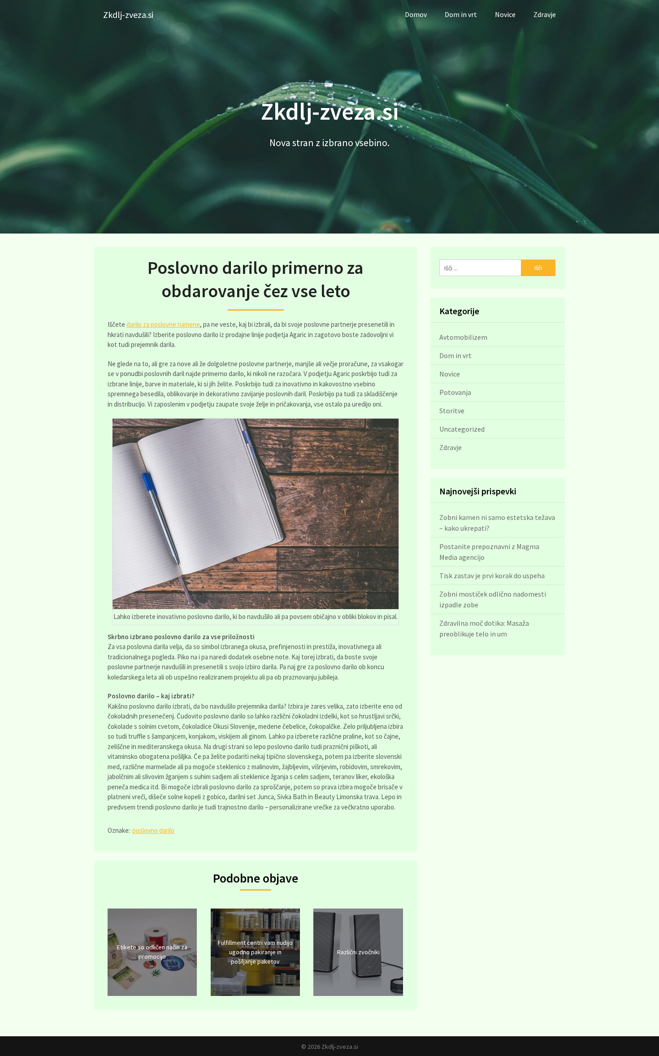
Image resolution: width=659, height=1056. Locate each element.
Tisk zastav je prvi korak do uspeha (492, 575)
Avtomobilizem (463, 337)
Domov (416, 14)
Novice (505, 14)
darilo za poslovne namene (163, 324)
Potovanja (455, 392)
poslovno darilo (153, 830)
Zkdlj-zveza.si (128, 14)
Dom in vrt (461, 14)
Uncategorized (462, 428)
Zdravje (544, 14)
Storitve (451, 410)
